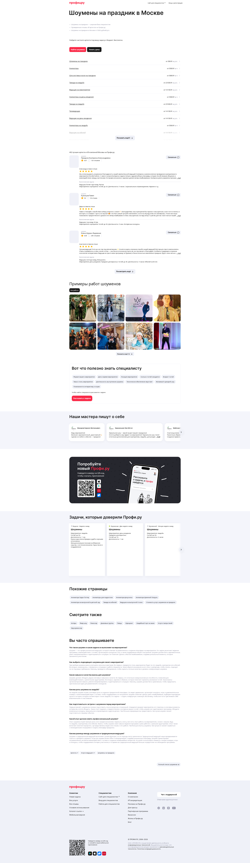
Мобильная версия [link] (77, 815)
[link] (77, 49)
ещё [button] (158, 437)
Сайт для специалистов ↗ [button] (109, 797)
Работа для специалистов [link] (109, 804)
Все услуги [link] (73, 800)
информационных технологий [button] (139, 845)
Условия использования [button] (79, 807)
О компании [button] (133, 797)
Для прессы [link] (132, 807)
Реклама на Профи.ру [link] (137, 804)
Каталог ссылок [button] (75, 811)
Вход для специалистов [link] (108, 800)
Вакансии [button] (132, 815)
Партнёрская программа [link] (138, 811)
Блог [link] (130, 822)
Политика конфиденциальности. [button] (149, 849)
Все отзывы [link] (74, 804)
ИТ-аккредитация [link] (135, 800)
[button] (173, 157)
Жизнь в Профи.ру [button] (135, 818)
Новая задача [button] (75, 797)
